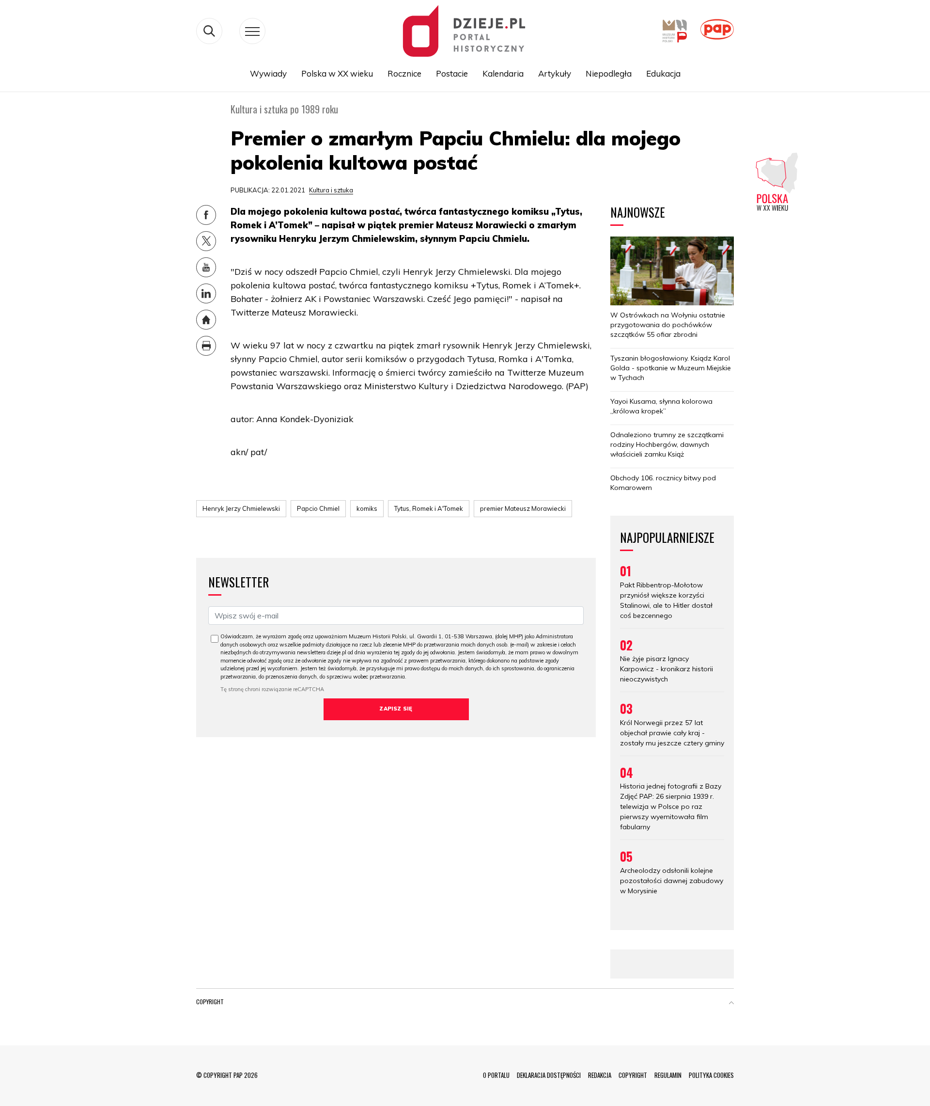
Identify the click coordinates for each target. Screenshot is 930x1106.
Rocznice (404, 73)
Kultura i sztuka (331, 190)
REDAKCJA (599, 1075)
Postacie (452, 73)
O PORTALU (496, 1075)
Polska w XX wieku (337, 73)
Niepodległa (609, 73)
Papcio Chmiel (318, 508)
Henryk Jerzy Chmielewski (241, 508)
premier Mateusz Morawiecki (523, 508)
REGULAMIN (668, 1075)
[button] (731, 1003)
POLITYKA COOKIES (711, 1075)
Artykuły (554, 73)
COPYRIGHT (633, 1075)
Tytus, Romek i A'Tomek (428, 508)
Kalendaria (503, 73)
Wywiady (268, 73)
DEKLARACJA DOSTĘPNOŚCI (549, 1075)
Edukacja (663, 73)
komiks (366, 508)
